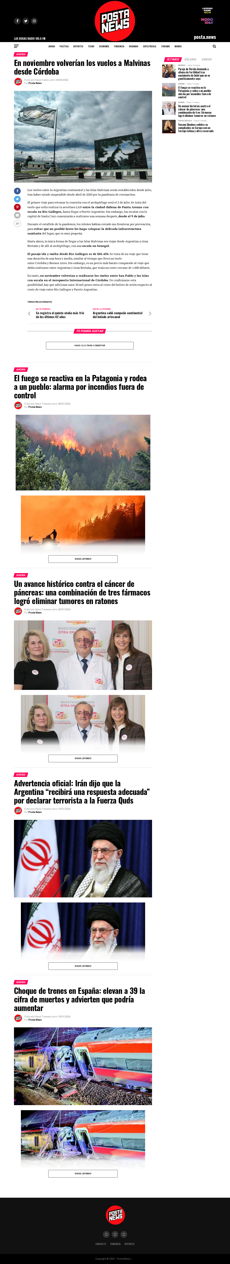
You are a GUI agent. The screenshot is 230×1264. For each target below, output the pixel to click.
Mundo (178, 46)
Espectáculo (149, 46)
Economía (104, 46)
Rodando (133, 46)
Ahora (51, 46)
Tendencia (119, 46)
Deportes (78, 46)
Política (64, 46)
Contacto (100, 1244)
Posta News (35, 83)
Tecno (91, 46)
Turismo (165, 46)
